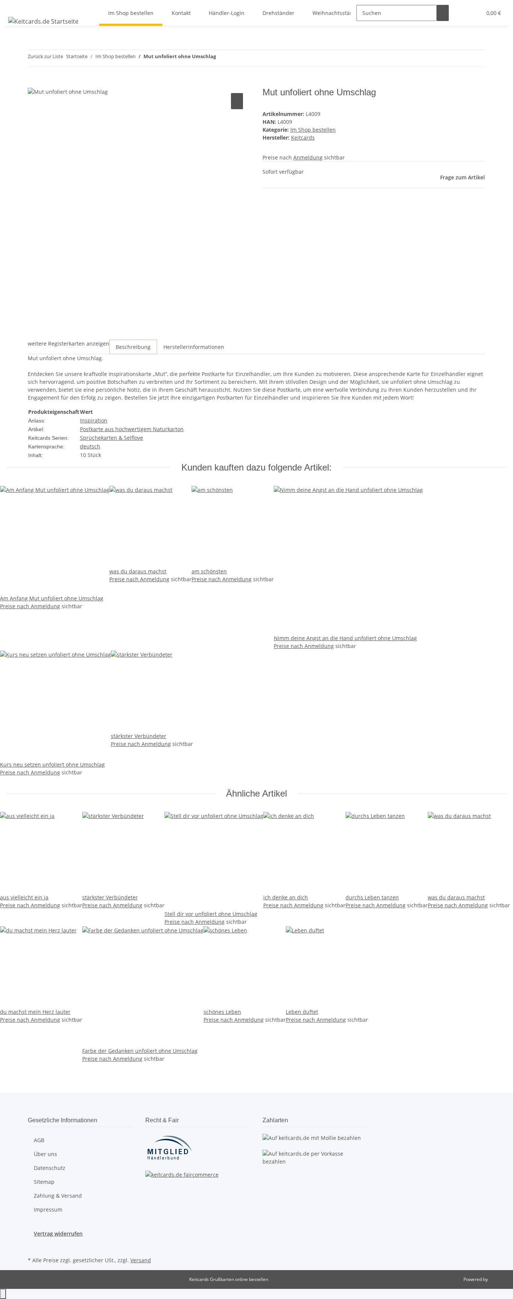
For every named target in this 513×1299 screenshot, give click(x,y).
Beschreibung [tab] (133, 346)
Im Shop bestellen (313, 129)
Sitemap (44, 1181)
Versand (140, 1260)
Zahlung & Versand (58, 1195)
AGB (39, 1140)
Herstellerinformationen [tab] (193, 346)
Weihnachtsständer (337, 13)
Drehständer (278, 13)
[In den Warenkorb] (34, 83)
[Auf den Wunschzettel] (237, 101)
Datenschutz (49, 1167)
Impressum (48, 1209)
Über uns (45, 1154)
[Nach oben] (3, 1294)
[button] (461, 13)
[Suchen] (443, 13)
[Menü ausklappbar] (15, 6)
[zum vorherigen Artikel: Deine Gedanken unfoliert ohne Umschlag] (222, 58)
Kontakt (181, 13)
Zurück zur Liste (45, 56)
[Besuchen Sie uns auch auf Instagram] (34, 1246)
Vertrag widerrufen (58, 1233)
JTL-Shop (498, 1279)
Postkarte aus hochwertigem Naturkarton (132, 429)
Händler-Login (226, 13)
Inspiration (93, 420)
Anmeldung (308, 157)
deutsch (90, 446)
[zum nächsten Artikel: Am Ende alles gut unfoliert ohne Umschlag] (235, 58)
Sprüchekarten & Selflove (111, 437)
